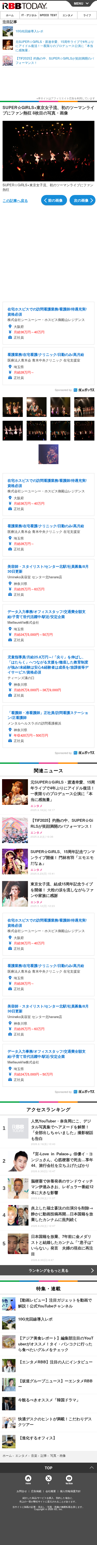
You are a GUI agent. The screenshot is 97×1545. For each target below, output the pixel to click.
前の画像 (55, 200)
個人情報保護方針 (70, 1491)
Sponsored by (63, 390)
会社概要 (51, 1491)
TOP (48, 1467)
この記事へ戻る (15, 200)
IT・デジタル (29, 15)
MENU (78, 3)
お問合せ (22, 1491)
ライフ (87, 15)
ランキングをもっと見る (49, 1270)
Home (28, 1483)
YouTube (69, 1483)
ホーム (10, 15)
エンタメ (68, 15)
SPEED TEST (48, 15)
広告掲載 (36, 1491)
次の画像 (81, 200)
